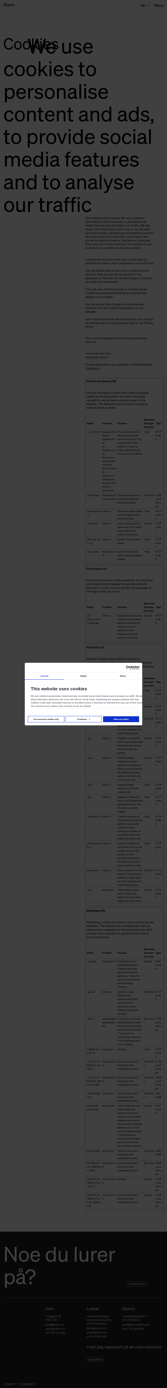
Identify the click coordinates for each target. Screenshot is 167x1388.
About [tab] (123, 676)
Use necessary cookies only (46, 719)
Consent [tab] (44, 676)
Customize (82, 719)
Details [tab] (83, 676)
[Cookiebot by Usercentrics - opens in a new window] (128, 668)
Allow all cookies (121, 719)
